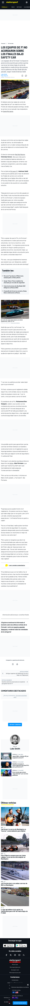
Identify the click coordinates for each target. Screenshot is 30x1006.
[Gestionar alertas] (17, 664)
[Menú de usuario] (26, 2)
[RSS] (23, 955)
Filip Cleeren (4, 75)
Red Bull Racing (20, 154)
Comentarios (15, 980)
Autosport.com (15, 970)
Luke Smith (4, 74)
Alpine (11, 463)
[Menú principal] (3, 2)
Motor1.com (15, 964)
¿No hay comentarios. (15, 696)
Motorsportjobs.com (15, 967)
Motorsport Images (15, 322)
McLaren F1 (14, 171)
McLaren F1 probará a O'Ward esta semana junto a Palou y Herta (13, 276)
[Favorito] (22, 75)
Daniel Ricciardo (8, 111)
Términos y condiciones (9, 997)
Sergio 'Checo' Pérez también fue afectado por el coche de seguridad (14, 281)
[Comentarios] (26, 75)
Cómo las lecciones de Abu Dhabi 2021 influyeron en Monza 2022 (14, 286)
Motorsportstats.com (15, 972)
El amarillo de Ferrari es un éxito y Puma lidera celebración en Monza (15, 291)
